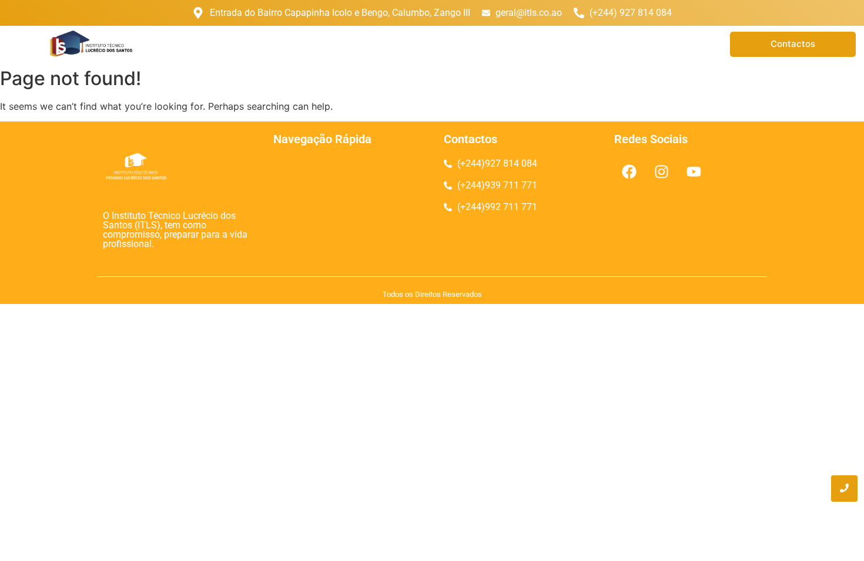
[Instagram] (661, 171)
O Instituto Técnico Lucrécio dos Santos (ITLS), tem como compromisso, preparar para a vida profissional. (175, 230)
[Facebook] (629, 171)
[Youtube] (693, 171)
